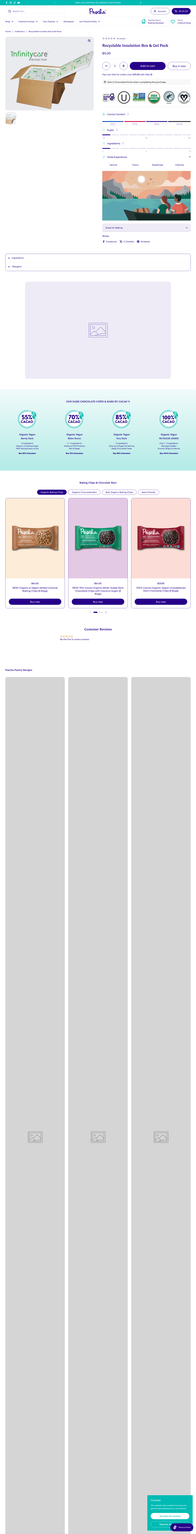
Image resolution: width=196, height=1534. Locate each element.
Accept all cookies (170, 1516)
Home (8, 31)
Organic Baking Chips (52, 492)
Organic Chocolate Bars (84, 492)
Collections (20, 31)
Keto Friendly (148, 492)
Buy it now (179, 66)
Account (162, 11)
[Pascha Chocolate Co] (98, 11)
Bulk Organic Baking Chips (119, 492)
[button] (181, 11)
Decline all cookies (170, 1524)
